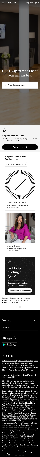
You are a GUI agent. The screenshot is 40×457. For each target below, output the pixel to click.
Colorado (26, 298)
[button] (2, 2)
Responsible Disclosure (9, 365)
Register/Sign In (32, 3)
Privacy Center (14, 363)
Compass (5, 298)
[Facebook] (8, 355)
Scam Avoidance (26, 363)
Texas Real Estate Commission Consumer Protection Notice (19, 442)
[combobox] (20, 85)
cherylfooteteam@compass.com (18, 205)
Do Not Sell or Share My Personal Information (17, 361)
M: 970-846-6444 (13, 207)
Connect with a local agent (20, 290)
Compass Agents (16, 298)
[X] (13, 355)
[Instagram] (4, 355)
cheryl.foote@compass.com (16, 249)
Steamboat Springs (21, 300)
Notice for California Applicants (20, 368)
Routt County (8, 300)
